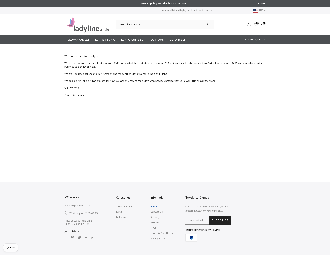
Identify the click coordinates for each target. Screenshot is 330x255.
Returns (154, 222)
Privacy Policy (158, 238)
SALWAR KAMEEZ (78, 39)
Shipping (155, 217)
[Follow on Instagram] (79, 237)
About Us (155, 206)
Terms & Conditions (161, 233)
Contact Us (156, 211)
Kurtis (119, 211)
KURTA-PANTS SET (133, 39)
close (69, 3)
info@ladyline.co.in (256, 39)
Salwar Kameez (124, 206)
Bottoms (121, 217)
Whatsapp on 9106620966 (84, 213)
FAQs (153, 227)
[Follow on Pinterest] (92, 237)
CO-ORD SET (177, 39)
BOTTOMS (157, 39)
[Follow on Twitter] (72, 237)
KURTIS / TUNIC (105, 39)
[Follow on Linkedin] (85, 237)
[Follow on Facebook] (66, 237)
